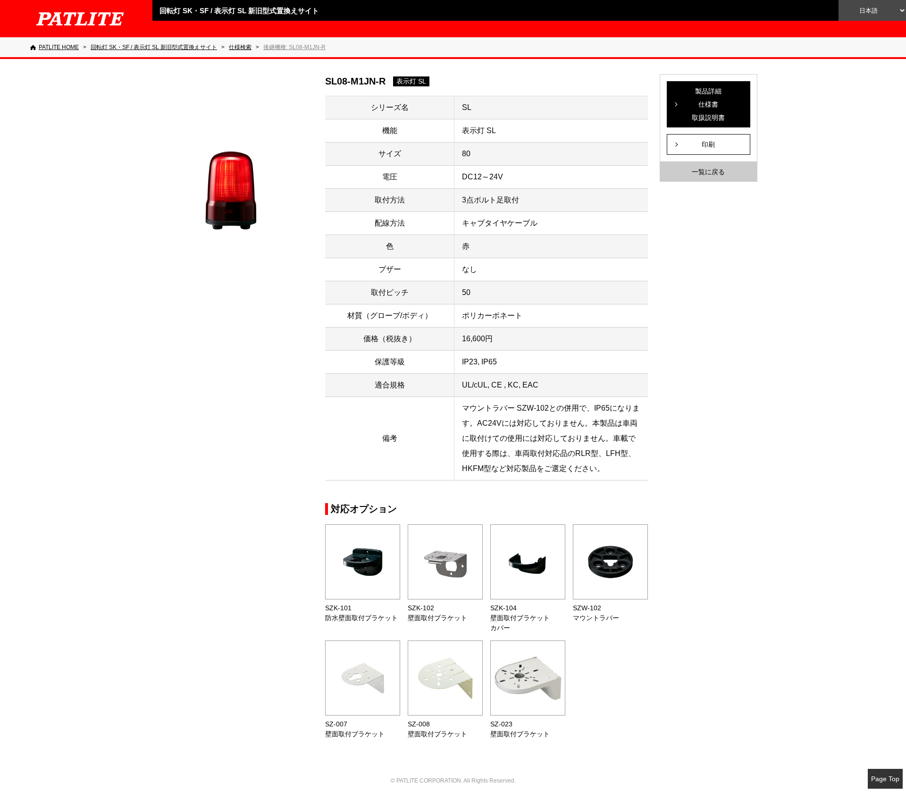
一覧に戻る (708, 172)
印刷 (708, 144)
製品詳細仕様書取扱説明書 (708, 104)
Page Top (885, 779)
